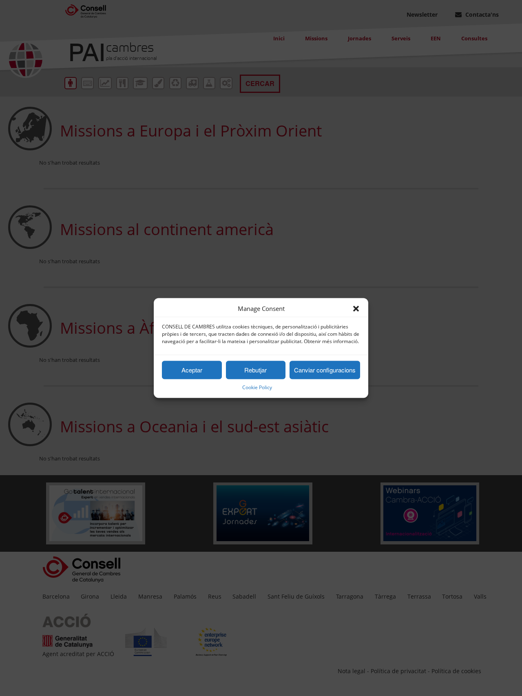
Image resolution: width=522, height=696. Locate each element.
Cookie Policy (257, 387)
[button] (356, 309)
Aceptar (191, 370)
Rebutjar (255, 370)
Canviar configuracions (325, 370)
